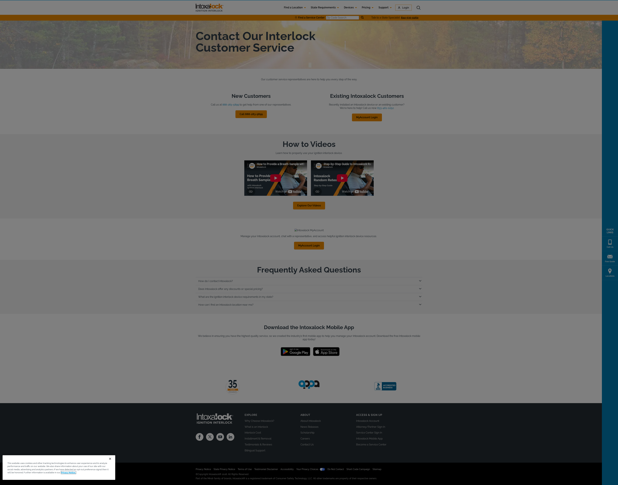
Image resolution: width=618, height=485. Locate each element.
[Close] (110, 458)
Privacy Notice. (68, 472)
